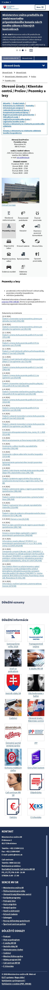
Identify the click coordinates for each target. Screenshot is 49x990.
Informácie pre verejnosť (13, 108)
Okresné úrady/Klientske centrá (17, 894)
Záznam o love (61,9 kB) (19, 519)
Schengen (7, 917)
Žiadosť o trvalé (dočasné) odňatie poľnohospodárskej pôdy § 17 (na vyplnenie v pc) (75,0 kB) (23, 360)
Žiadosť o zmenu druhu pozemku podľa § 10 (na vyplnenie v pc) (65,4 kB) (20, 409)
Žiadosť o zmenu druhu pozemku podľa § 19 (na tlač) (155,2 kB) (22, 336)
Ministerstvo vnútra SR (13, 887)
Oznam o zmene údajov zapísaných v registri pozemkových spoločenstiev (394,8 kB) (19, 534)
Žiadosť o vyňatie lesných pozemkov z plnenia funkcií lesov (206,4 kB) (23, 498)
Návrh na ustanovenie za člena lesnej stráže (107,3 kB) (23, 440)
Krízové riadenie (10, 914)
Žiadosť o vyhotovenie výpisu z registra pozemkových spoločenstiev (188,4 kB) (23, 490)
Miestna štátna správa (13, 956)
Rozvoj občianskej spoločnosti (16, 921)
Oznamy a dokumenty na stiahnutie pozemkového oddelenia (24, 125)
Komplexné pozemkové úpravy (15, 112)
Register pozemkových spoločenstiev (18, 115)
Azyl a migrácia (9, 904)
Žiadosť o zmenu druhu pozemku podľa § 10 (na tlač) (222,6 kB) (22, 401)
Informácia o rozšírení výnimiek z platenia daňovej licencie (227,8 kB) (21, 584)
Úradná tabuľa (18, 103)
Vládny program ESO (12, 959)
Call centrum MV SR (11, 963)
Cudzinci (7, 953)
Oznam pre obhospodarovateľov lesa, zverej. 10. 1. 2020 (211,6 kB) (23, 433)
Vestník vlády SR (10, 946)
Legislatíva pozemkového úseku (16, 119)
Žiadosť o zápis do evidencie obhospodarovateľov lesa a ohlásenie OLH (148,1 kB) (23, 514)
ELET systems (8, 977)
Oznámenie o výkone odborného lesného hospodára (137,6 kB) (22, 455)
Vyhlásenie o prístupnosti (13, 980)
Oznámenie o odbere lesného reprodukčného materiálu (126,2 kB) (19, 447)
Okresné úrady (27, 58)
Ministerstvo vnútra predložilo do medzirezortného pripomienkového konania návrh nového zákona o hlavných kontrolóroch (22, 22)
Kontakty (30, 105)
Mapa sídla (19, 977)
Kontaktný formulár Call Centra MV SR (18, 869)
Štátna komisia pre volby (14, 891)
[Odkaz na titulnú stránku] (11, 7)
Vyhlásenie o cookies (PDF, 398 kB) (16, 984)
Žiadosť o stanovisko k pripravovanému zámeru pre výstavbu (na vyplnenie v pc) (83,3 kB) (22, 328)
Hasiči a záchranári (11, 911)
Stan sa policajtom (11, 940)
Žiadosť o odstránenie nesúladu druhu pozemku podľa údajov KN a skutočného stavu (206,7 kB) (23, 471)
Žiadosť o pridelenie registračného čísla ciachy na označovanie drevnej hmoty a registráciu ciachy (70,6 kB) (22, 480)
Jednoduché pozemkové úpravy (16, 110)
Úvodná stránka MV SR (10, 58)
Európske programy (12, 897)
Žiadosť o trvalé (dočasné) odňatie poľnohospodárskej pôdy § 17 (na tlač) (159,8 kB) (23, 352)
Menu (40, 7)
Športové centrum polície (14, 924)
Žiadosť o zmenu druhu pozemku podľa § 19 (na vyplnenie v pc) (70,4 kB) (20, 344)
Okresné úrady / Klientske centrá (16, 76)
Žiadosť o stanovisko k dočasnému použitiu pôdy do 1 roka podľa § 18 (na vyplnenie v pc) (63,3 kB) (22, 392)
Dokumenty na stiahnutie (13, 105)
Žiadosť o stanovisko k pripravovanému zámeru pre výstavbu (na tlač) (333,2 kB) (22, 319)
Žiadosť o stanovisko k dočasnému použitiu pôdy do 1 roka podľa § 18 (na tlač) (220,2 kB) (22, 384)
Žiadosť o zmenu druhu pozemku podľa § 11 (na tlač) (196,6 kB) (22, 368)
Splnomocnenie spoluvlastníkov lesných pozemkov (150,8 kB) (22, 463)
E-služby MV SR (9, 943)
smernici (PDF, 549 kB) (10, 302)
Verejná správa (9, 907)
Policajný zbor (9, 901)
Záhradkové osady (10, 117)
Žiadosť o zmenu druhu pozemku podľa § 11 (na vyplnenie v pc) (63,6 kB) (20, 376)
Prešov (33, 76)
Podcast (6, 936)
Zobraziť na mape (9, 205)
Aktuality (6, 103)
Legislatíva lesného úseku (14, 121)
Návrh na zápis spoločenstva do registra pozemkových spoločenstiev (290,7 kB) (23, 526)
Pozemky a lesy (10, 80)
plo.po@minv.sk (23, 157)
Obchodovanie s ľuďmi (13, 949)
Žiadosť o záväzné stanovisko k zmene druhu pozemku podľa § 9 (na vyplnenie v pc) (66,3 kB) (23, 425)
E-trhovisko (8, 966)
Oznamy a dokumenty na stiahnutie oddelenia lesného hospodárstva (22, 131)
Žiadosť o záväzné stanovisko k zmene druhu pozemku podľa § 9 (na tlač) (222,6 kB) (23, 417)
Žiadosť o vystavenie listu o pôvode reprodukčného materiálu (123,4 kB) (22, 506)
